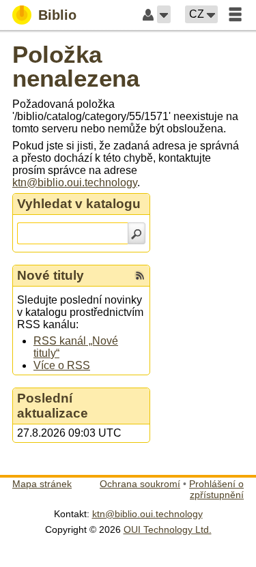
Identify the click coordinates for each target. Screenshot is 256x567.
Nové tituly (50, 275)
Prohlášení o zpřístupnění (216, 489)
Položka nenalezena (75, 66)
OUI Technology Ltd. (168, 529)
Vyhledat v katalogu (79, 204)
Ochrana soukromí (140, 483)
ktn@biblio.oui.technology (74, 182)
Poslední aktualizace (52, 405)
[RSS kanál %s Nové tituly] (139, 275)
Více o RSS (61, 365)
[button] (164, 14)
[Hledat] (136, 233)
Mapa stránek (42, 483)
